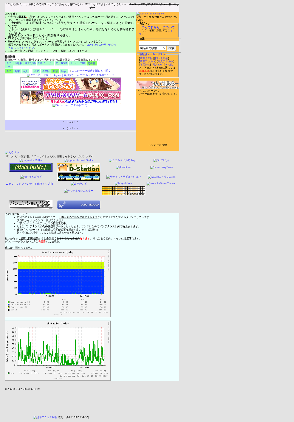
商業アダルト (147, 61)
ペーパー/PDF (77, 63)
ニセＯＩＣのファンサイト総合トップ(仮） (31, 183)
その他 (91, 63)
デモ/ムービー (45, 63)
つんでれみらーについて (158, 27)
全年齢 (45, 71)
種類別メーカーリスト (152, 54)
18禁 (55, 71)
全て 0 (9, 65)
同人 (25, 71)
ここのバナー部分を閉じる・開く (91, 70)
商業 (17, 71)
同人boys (157, 64)
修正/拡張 (30, 63)
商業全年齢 (146, 58)
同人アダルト (165, 61)
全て (9, 71)
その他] (169, 64)
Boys (63, 71)
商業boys (145, 64)
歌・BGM (61, 63)
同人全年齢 (161, 58)
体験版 (18, 63)
